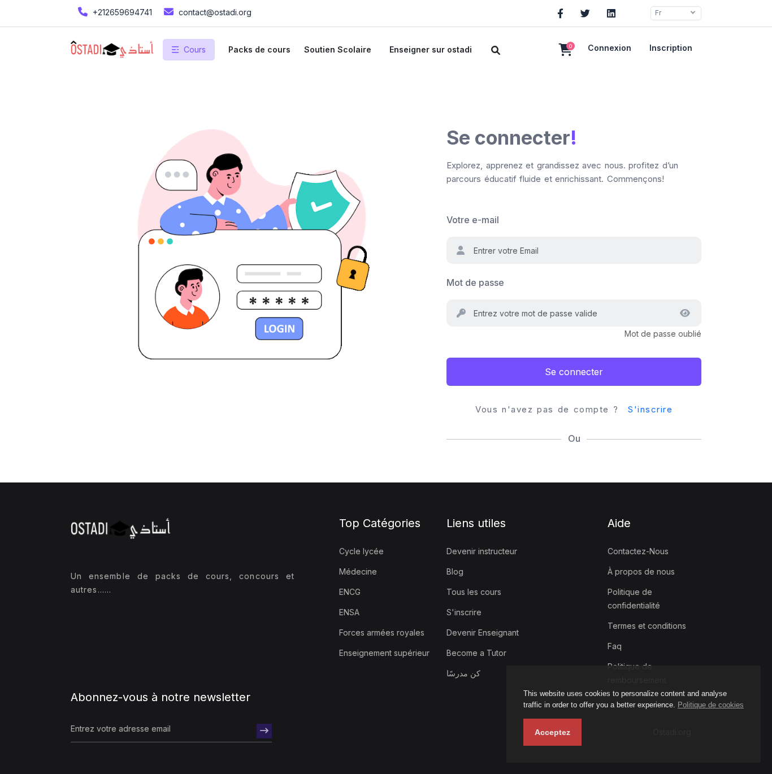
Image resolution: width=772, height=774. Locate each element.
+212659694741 (121, 12)
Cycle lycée (361, 551)
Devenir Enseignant (482, 632)
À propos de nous (641, 571)
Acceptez (552, 732)
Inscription (670, 48)
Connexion (609, 48)
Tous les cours (473, 592)
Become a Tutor (476, 653)
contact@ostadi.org (213, 12)
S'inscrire (650, 409)
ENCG (350, 592)
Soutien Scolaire (337, 49)
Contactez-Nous (638, 551)
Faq (615, 646)
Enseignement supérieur (384, 653)
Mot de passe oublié (662, 333)
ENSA (349, 612)
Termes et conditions (647, 625)
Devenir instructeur (481, 551)
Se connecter (574, 371)
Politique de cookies (711, 705)
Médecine (358, 571)
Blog (454, 571)
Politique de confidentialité (634, 598)
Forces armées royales (381, 632)
